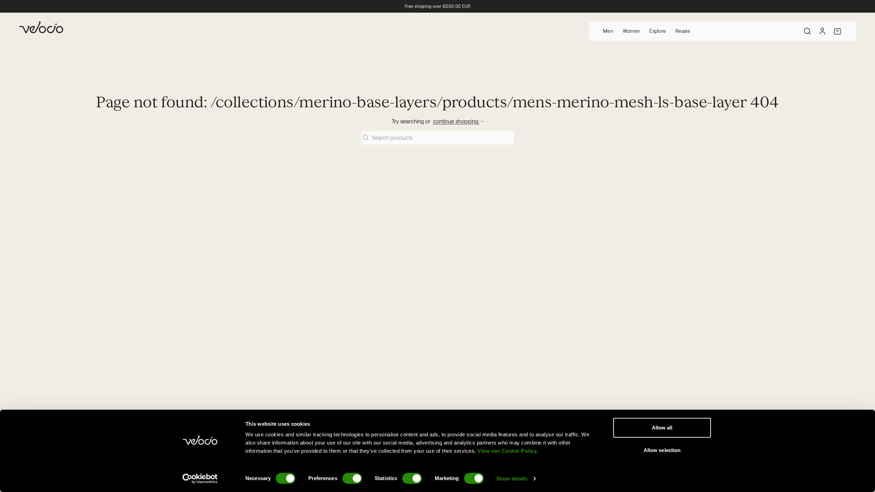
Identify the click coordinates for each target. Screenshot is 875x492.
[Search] (807, 31)
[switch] (352, 478)
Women (631, 31)
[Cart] (837, 31)
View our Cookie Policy (507, 451)
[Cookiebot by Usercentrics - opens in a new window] (200, 479)
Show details (511, 478)
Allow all (662, 427)
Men (608, 31)
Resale (682, 31)
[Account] (822, 31)
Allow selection (662, 450)
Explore (657, 31)
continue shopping (456, 121)
